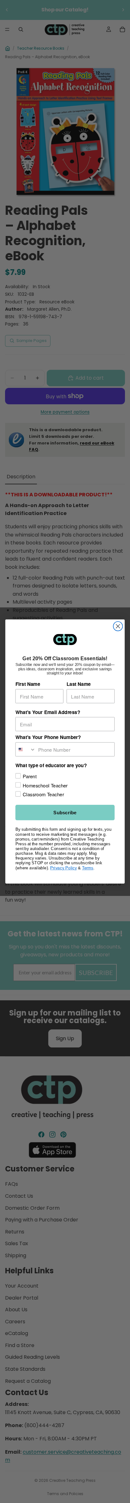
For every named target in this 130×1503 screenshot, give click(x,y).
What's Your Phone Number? (48, 737)
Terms (87, 868)
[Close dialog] (117, 626)
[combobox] (26, 749)
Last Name (79, 683)
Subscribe (64, 812)
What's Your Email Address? (47, 712)
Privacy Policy (63, 868)
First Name (27, 683)
